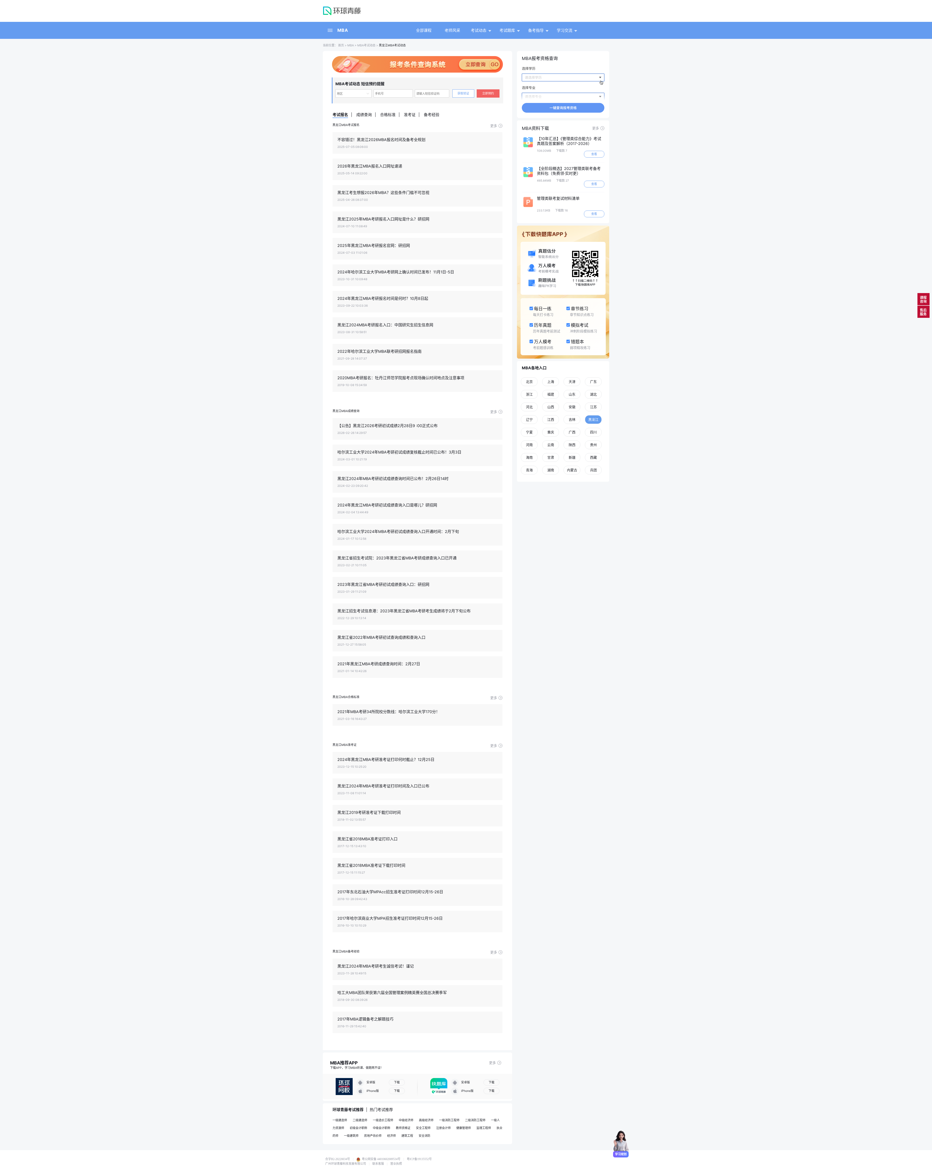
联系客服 (378, 1163)
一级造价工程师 (383, 1120)
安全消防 (424, 1136)
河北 (529, 407)
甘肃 (550, 457)
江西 (550, 419)
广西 (572, 432)
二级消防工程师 (475, 1120)
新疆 (572, 457)
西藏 (593, 457)
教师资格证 (403, 1128)
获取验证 (463, 93)
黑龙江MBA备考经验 (346, 951)
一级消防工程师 (449, 1120)
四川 (593, 432)
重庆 (550, 432)
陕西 (572, 445)
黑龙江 (593, 419)
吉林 (572, 419)
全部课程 (424, 30)
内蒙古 (572, 470)
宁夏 (529, 432)
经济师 (391, 1136)
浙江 (529, 394)
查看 (594, 154)
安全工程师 (423, 1128)
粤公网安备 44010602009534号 (380, 1159)
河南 (529, 445)
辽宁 (529, 419)
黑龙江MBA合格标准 (346, 697)
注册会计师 (443, 1128)
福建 (550, 394)
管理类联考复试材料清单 (558, 198)
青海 (529, 470)
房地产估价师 (373, 1136)
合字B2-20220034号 (337, 1159)
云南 (550, 445)
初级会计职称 (358, 1128)
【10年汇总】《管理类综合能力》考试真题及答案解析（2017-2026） (569, 141)
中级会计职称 (381, 1128)
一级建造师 (340, 1120)
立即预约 (488, 93)
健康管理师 (463, 1128)
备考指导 (536, 30)
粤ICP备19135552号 (419, 1159)
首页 (340, 45)
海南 (529, 457)
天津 (572, 381)
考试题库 (507, 30)
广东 (593, 381)
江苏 (593, 407)
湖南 (550, 470)
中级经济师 (406, 1120)
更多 (493, 126)
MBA (342, 30)
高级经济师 (426, 1120)
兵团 (593, 470)
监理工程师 (483, 1128)
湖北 (593, 394)
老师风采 (452, 30)
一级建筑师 (351, 1136)
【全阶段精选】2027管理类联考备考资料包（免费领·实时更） (569, 171)
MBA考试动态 (366, 45)
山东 (572, 394)
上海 (550, 381)
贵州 (593, 445)
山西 (550, 407)
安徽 (572, 407)
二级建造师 (360, 1120)
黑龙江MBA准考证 (345, 745)
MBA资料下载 (535, 128)
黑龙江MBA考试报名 (346, 125)
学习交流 (564, 30)
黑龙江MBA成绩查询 (346, 411)
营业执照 (396, 1163)
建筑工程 (407, 1136)
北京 (529, 381)
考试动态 (478, 30)
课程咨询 (923, 299)
